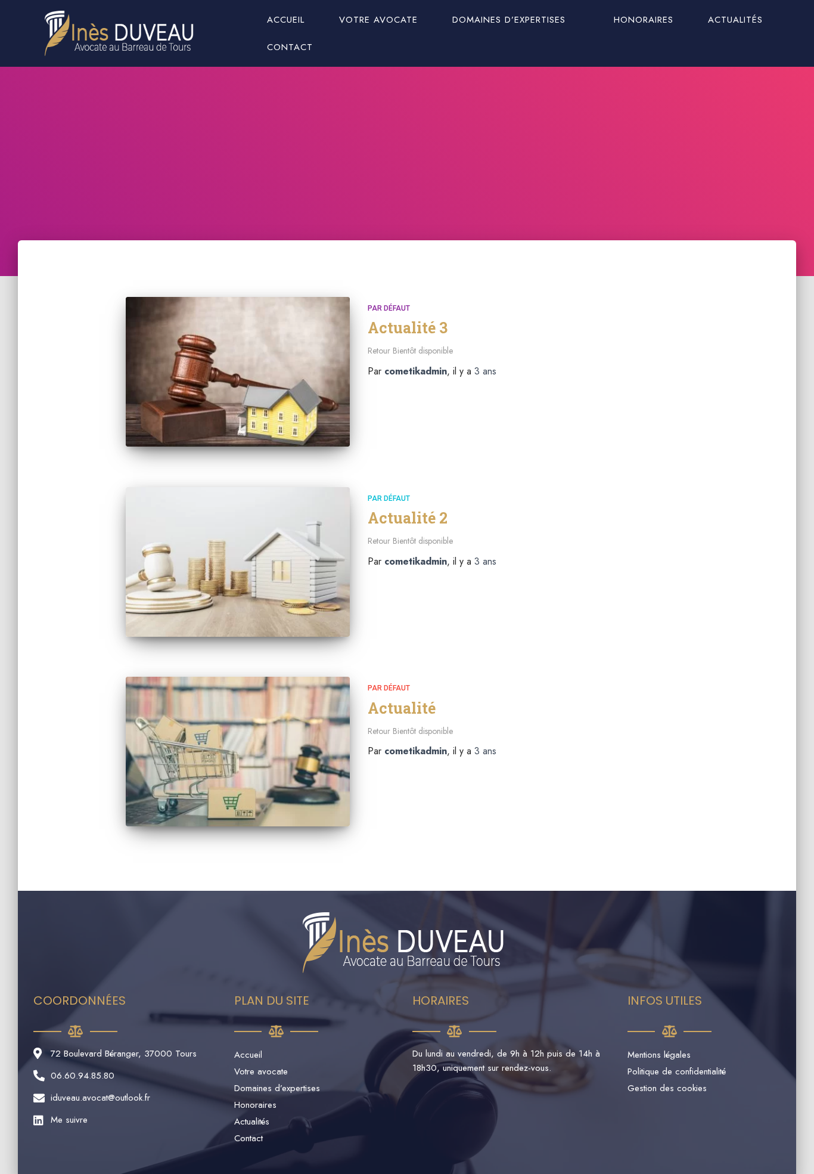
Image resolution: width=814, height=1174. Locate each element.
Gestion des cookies (667, 1088)
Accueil (286, 19)
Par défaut (389, 308)
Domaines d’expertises (509, 19)
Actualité (402, 708)
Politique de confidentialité (676, 1071)
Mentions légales (659, 1054)
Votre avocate (378, 19)
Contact (290, 47)
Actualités (735, 19)
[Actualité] (238, 751)
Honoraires (643, 19)
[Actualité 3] (238, 372)
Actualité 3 (408, 327)
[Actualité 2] (238, 562)
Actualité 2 (408, 518)
